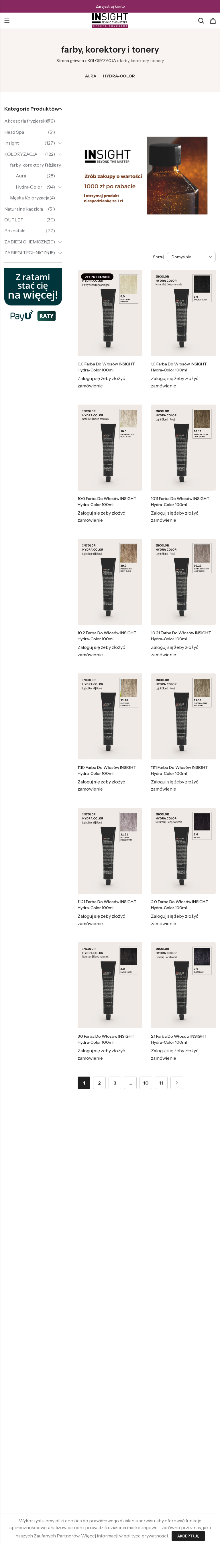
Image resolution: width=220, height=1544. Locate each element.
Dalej (176, 1083)
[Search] (201, 21)
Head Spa (14, 132)
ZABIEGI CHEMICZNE (27, 242)
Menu (6, 20)
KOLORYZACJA (102, 60)
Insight (11, 143)
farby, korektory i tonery (35, 165)
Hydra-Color (119, 76)
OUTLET (13, 220)
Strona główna (70, 60)
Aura (90, 76)
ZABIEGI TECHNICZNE (28, 252)
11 (161, 1083)
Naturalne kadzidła (23, 209)
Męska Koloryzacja (29, 198)
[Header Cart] (213, 21)
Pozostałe (14, 230)
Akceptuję (188, 1536)
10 (146, 1083)
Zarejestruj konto (110, 6)
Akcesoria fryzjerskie (26, 121)
